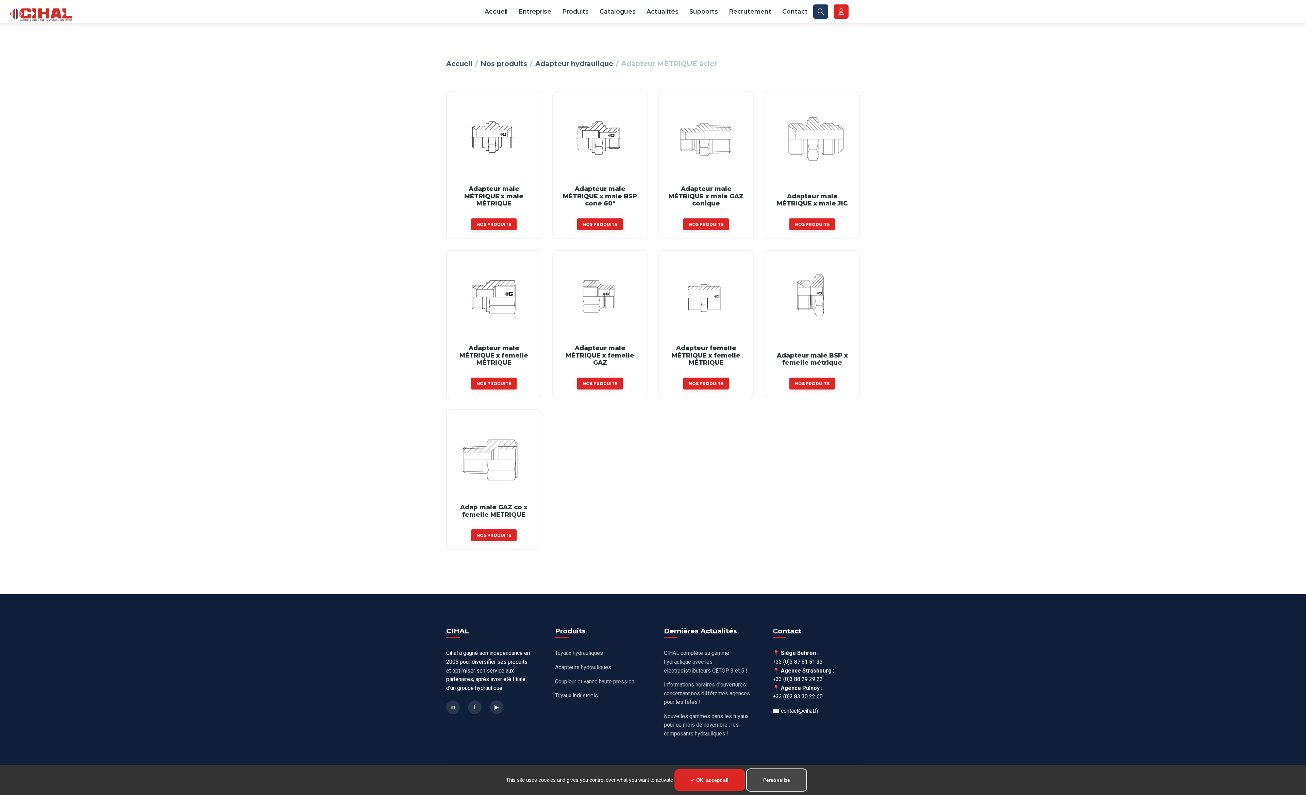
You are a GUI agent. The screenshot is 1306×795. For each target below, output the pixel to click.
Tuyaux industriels (576, 695)
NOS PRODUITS (493, 224)
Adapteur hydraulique (574, 64)
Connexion (841, 11)
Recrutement (750, 11)
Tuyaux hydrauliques (579, 653)
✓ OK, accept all (710, 780)
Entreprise (535, 11)
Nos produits (504, 64)
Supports (703, 11)
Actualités (663, 11)
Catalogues (618, 11)
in (453, 707)
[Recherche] (820, 11)
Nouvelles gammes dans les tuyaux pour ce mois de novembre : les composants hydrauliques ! (706, 725)
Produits (575, 11)
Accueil (496, 11)
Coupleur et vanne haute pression (594, 681)
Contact (795, 11)
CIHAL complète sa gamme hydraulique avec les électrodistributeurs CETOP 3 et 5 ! (705, 662)
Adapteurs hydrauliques (583, 667)
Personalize (776, 780)
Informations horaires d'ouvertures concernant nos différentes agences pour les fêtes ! (707, 693)
